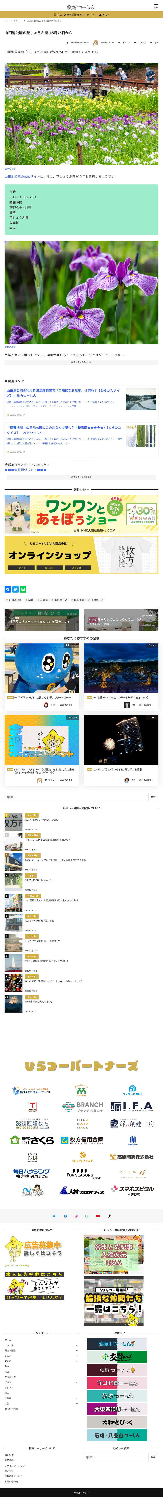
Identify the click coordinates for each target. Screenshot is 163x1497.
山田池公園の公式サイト (22, 176)
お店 (7, 1366)
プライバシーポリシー (16, 1465)
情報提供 (9, 1454)
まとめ (8, 1361)
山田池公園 (15, 600)
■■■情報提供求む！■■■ (26, 470)
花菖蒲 (44, 600)
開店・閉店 (10, 1350)
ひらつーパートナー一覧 (17, 1265)
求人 (7, 1392)
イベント (126, 42)
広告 (7, 1403)
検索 (153, 796)
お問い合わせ (11, 1408)
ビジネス (9, 1387)
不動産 (8, 1398)
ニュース (142, 42)
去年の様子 (10, 168)
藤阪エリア (60, 600)
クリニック (10, 1377)
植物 (30, 600)
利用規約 (9, 1460)
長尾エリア (96, 600)
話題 (156, 42)
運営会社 (9, 1470)
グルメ (8, 1355)
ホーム (8, 1339)
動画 (7, 1371)
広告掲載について (13, 1476)
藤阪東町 (79, 600)
